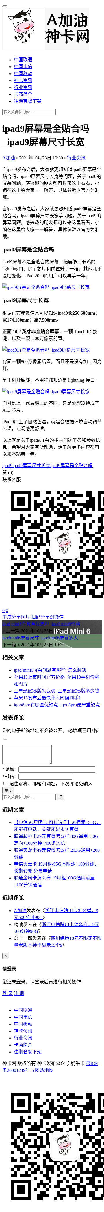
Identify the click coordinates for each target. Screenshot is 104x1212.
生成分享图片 (16, 617)
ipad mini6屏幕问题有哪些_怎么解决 (50, 670)
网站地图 (44, 1070)
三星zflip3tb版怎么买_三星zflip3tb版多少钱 (56, 690)
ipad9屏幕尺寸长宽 (31, 465)
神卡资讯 (23, 80)
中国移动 (23, 73)
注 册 (19, 993)
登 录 (7, 993)
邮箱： (10, 776)
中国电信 (23, 66)
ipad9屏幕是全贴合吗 (71, 465)
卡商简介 (23, 94)
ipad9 (7, 465)
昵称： (10, 769)
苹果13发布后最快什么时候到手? (47, 697)
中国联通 (23, 59)
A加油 (8, 157)
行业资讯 (23, 87)
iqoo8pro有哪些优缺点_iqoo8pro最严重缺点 (57, 704)
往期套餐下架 (28, 101)
